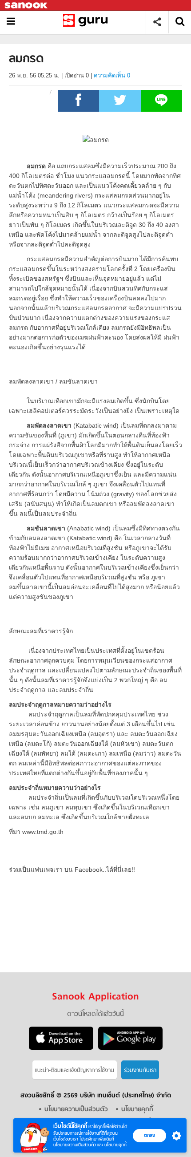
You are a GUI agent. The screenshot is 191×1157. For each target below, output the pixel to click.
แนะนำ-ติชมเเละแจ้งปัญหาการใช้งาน (74, 1070)
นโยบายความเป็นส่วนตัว (74, 1144)
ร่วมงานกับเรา (140, 1070)
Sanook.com (26, 5)
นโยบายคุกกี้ (115, 1144)
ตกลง (149, 1135)
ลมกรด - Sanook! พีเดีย (87, 22)
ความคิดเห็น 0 (112, 75)
